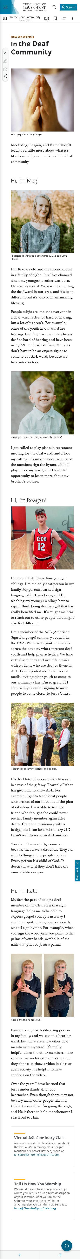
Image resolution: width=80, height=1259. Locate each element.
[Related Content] (64, 18)
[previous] (20, 1255)
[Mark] (5, 61)
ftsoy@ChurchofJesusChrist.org (35, 1208)
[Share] (5, 76)
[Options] (72, 18)
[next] (60, 1255)
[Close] (5, 52)
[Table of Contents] (5, 18)
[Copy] (5, 69)
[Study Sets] (46, 18)
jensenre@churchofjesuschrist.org (36, 1155)
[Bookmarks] (55, 18)
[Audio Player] (66, 1245)
